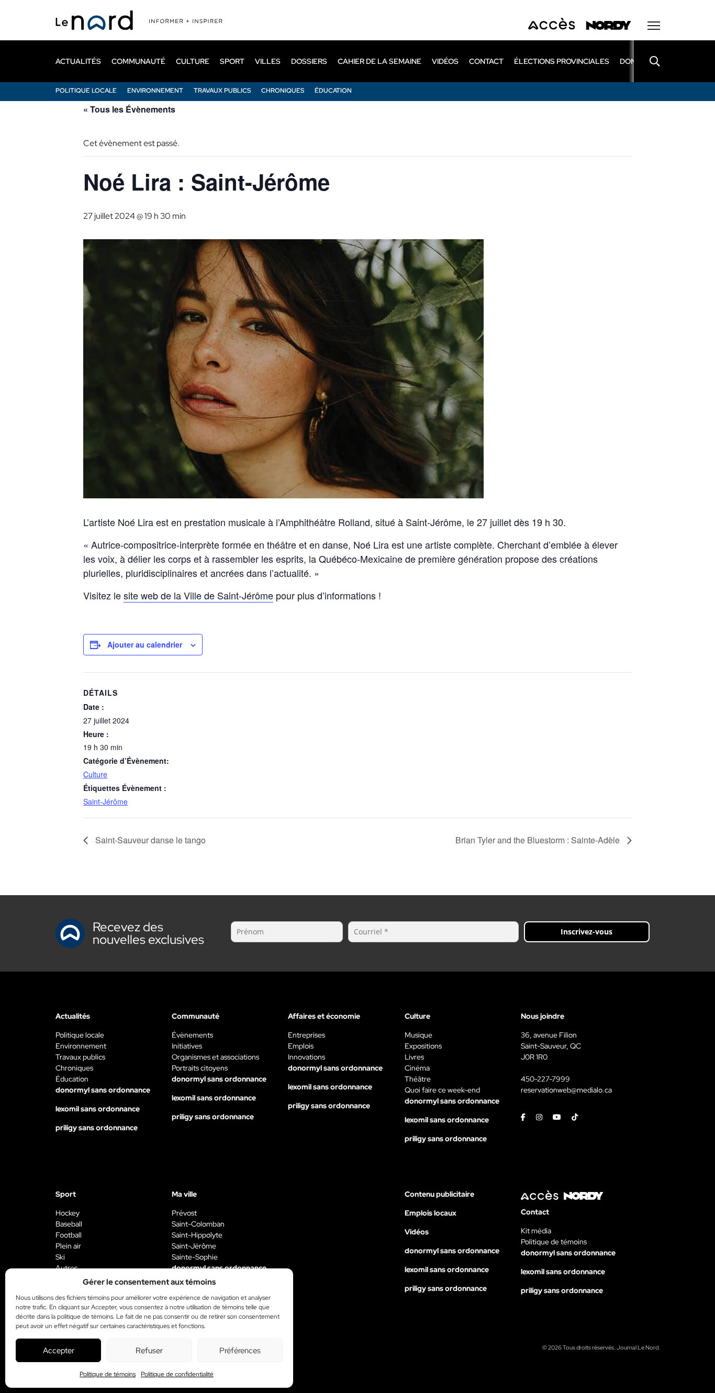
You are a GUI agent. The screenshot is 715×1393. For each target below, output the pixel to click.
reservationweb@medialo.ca (566, 1090)
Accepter (58, 1350)
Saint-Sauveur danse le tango (149, 840)
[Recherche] (647, 61)
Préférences (240, 1350)
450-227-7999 (545, 1079)
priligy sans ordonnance (96, 1127)
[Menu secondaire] (653, 25)
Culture (95, 774)
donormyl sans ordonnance (102, 1090)
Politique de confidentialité (177, 1374)
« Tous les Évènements (129, 109)
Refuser (149, 1350)
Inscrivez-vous (586, 932)
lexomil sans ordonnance (97, 1108)
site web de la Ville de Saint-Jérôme (198, 595)
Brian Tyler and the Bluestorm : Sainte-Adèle (538, 840)
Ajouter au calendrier (144, 644)
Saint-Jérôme (105, 801)
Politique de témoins (108, 1374)
